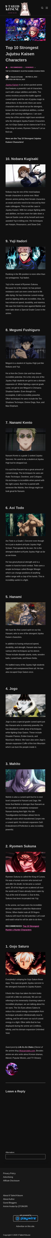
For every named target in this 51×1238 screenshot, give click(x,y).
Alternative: (10, 1152)
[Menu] (47, 8)
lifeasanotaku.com (27, 1051)
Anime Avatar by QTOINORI (15, 1206)
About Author (8, 1199)
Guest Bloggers (10, 1203)
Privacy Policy (9, 1173)
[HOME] (6, 67)
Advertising (8, 1177)
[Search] (42, 8)
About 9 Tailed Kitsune (13, 1195)
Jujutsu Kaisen (12, 85)
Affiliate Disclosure (11, 1181)
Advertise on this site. (25, 1226)
